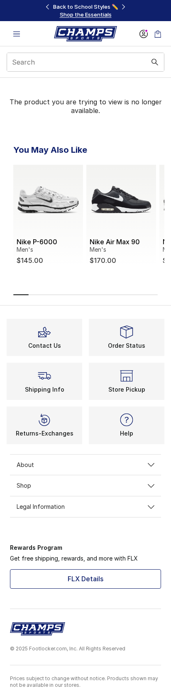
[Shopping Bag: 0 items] (157, 33)
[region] (85, 10)
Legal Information (41, 506)
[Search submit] (155, 62)
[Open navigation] (16, 33)
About (25, 464)
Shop (24, 485)
